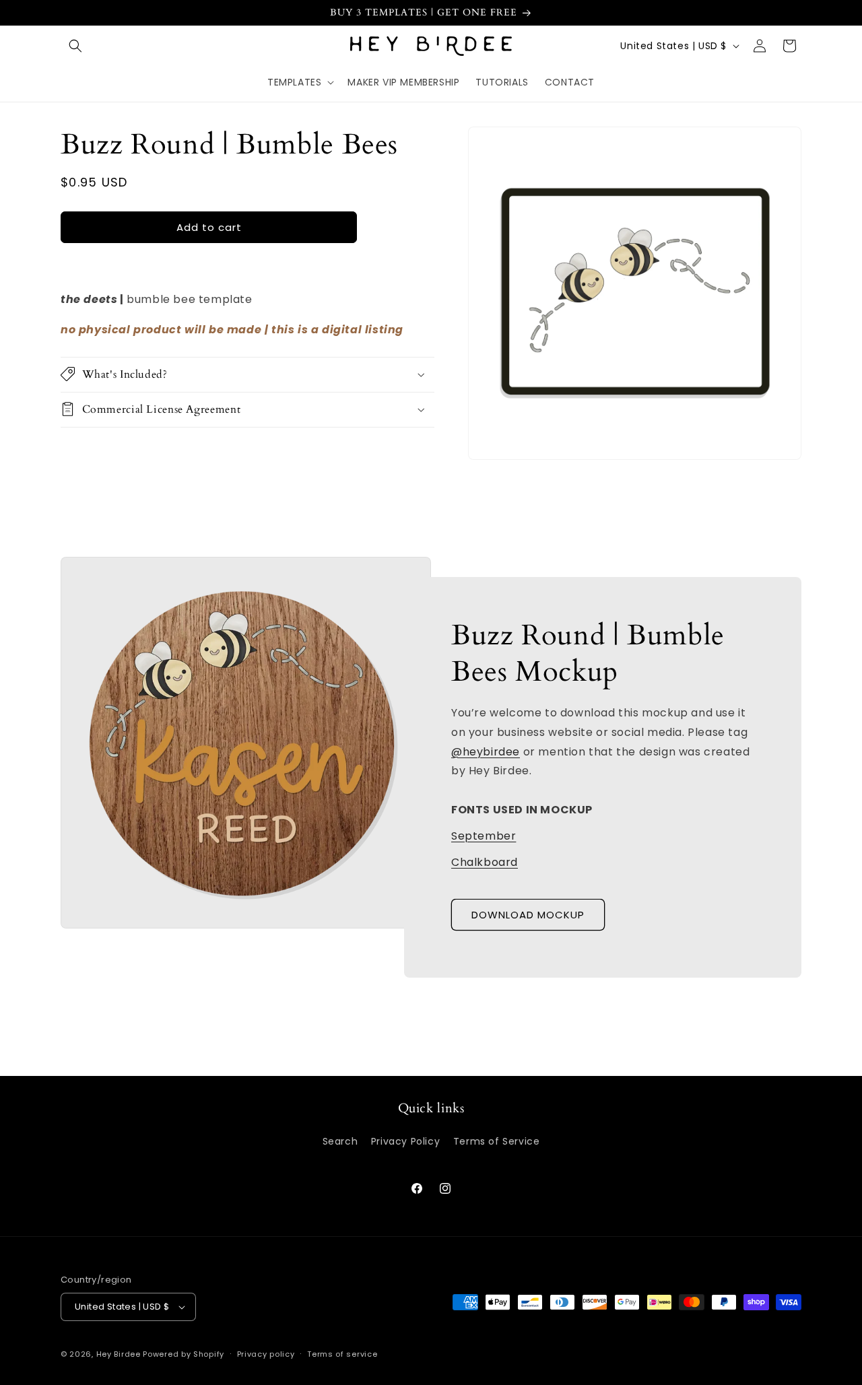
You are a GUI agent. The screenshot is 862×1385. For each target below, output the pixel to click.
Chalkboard (484, 861)
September (483, 835)
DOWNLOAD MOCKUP (528, 915)
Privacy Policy (405, 1141)
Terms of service (342, 1354)
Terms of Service (496, 1141)
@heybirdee (485, 751)
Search (340, 1141)
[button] (75, 46)
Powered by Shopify (183, 1354)
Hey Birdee (118, 1354)
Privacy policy (266, 1354)
